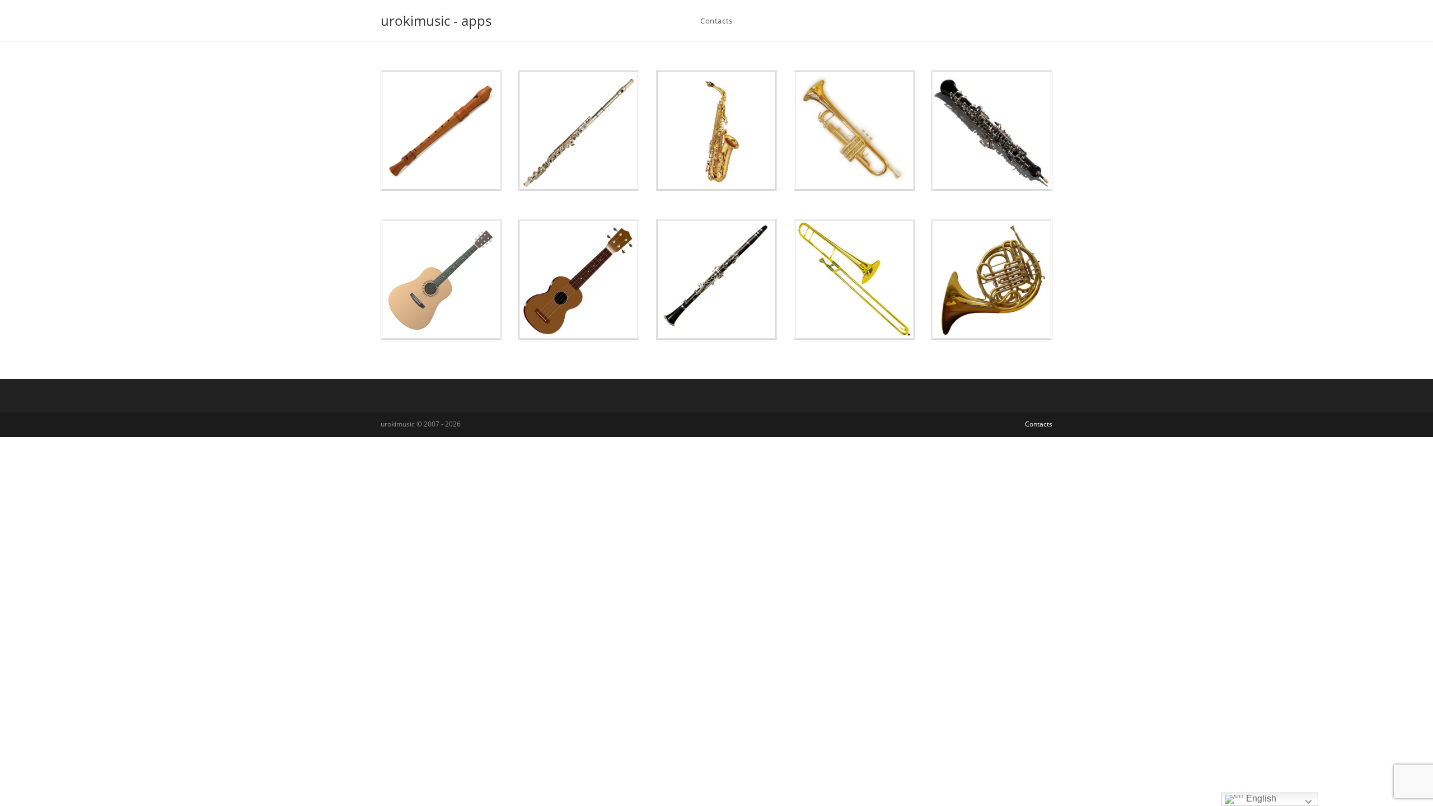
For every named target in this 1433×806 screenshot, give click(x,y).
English (1260, 798)
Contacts (1038, 424)
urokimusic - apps (436, 20)
